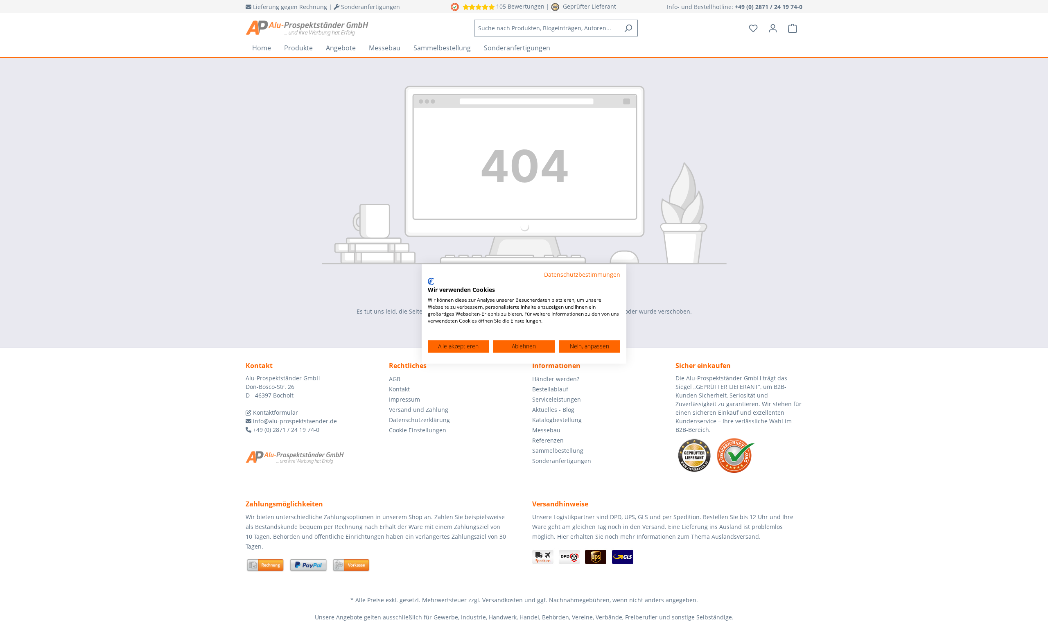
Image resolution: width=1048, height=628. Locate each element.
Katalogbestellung (557, 420)
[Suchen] (628, 28)
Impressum (404, 399)
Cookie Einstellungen (417, 430)
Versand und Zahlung (418, 409)
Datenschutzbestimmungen (582, 274)
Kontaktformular (274, 412)
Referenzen (548, 440)
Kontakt (399, 389)
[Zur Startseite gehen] (307, 28)
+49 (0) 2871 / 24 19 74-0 (285, 430)
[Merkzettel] (753, 28)
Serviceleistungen (556, 399)
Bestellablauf (550, 389)
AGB (394, 379)
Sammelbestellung (557, 450)
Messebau (546, 430)
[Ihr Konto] (773, 28)
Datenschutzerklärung (419, 420)
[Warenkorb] (792, 28)
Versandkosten (502, 600)
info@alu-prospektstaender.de (294, 421)
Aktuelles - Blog (553, 409)
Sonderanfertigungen (561, 461)
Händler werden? (555, 379)
